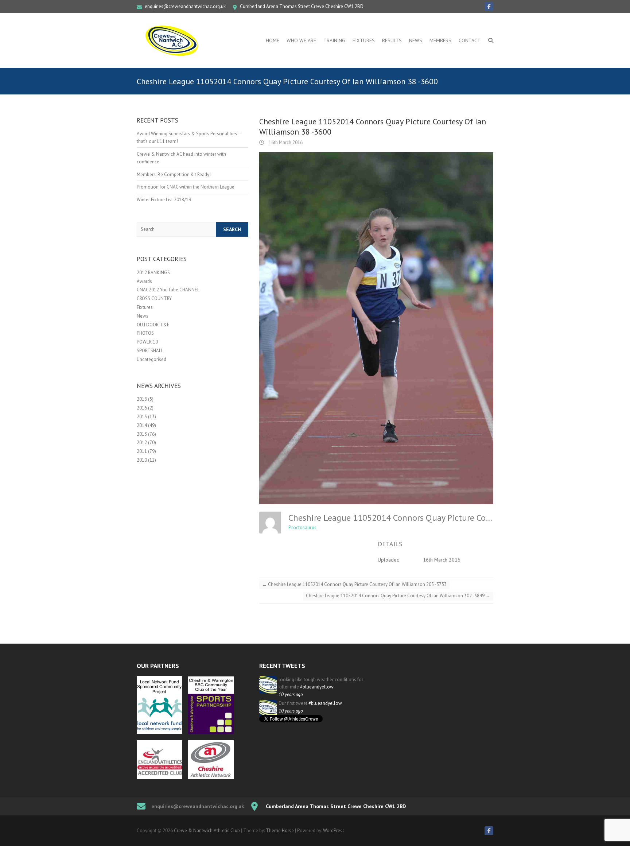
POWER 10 (147, 342)
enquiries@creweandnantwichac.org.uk (185, 6)
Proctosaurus (302, 527)
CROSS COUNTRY (154, 298)
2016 (142, 408)
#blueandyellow (317, 687)
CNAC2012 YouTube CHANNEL (168, 290)
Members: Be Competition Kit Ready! (174, 174)
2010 (142, 460)
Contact (470, 40)
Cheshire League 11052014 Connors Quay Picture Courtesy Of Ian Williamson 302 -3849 (398, 596)
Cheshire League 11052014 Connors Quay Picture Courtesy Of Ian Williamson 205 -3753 (354, 584)
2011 (142, 451)
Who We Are (301, 40)
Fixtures (364, 40)
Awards (144, 281)
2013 (142, 434)
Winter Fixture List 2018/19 (164, 200)
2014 (142, 425)
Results (392, 40)
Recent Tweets (282, 666)
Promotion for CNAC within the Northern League (185, 187)
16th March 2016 (285, 142)
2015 (142, 417)
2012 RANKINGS (153, 272)
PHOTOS (145, 333)
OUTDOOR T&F (153, 325)
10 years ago (291, 694)
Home (272, 40)
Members (440, 40)
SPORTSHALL (150, 351)
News (415, 40)
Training (334, 40)
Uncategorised (151, 359)
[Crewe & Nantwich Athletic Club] (173, 40)
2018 (142, 399)
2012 (142, 442)
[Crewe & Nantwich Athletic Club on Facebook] (489, 6)
